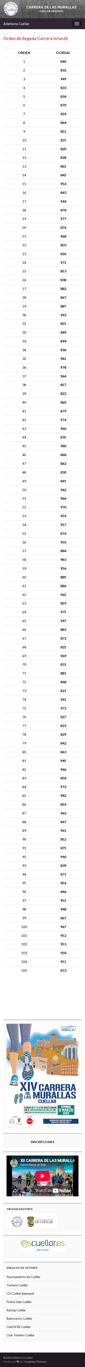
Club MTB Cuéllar (19, 1327)
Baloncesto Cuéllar (19, 1318)
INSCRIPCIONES (42, 1142)
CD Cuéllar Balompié (20, 1293)
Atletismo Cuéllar (16, 23)
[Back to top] (75, 1357)
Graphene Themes (35, 1361)
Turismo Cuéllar (17, 1285)
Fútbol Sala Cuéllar (19, 1302)
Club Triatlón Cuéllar (20, 1335)
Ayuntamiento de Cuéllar (23, 1277)
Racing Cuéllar (16, 1310)
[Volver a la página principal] (42, 9)
